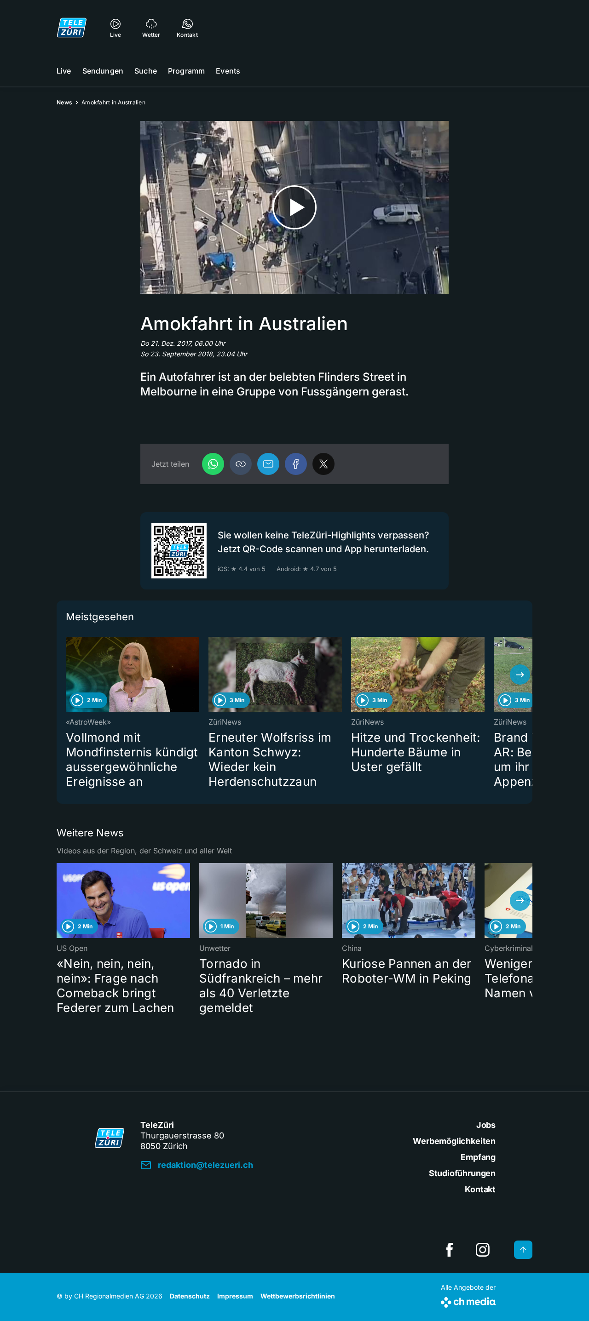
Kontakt (480, 1189)
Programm (186, 70)
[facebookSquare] (449, 1250)
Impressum (235, 1296)
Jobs (486, 1125)
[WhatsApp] (213, 464)
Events (228, 70)
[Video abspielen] (294, 207)
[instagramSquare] (483, 1250)
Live (64, 70)
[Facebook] (296, 464)
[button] (241, 464)
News (64, 102)
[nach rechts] (520, 674)
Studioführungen (462, 1173)
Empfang (478, 1157)
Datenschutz (190, 1296)
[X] (323, 464)
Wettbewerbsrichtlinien (297, 1296)
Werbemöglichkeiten (454, 1141)
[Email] (268, 464)
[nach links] (69, 674)
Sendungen (102, 70)
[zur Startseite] (72, 28)
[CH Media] (468, 1301)
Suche (145, 70)
